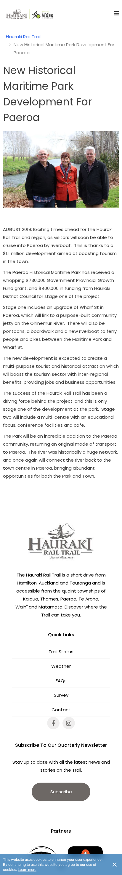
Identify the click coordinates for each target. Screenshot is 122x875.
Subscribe (61, 792)
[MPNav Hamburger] (116, 13)
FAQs (61, 680)
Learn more (27, 869)
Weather (61, 666)
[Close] (114, 864)
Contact (61, 710)
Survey (61, 695)
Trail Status (61, 651)
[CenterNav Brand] (26, 13)
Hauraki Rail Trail (23, 36)
